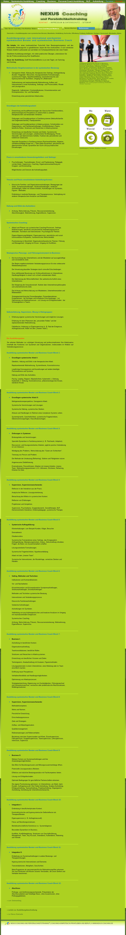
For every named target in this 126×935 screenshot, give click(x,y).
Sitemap (86, 22)
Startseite (10, 33)
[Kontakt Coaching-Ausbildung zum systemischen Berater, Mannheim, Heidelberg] (99, 146)
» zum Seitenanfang (14, 901)
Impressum (57, 22)
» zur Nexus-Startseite (15, 914)
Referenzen (83, 28)
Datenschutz (72, 22)
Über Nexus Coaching (13, 29)
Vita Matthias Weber (29, 29)
